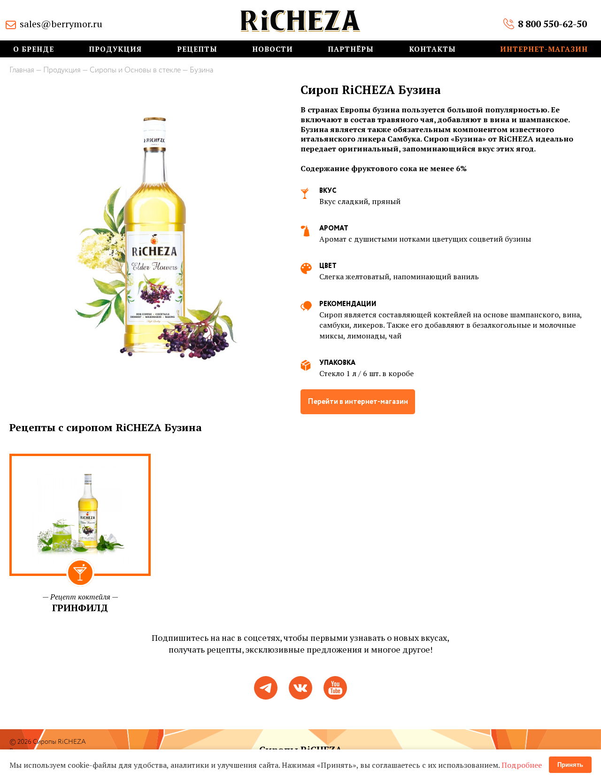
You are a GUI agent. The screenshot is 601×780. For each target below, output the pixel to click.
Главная (21, 70)
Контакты (432, 49)
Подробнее (521, 765)
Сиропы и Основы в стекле (135, 70)
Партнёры (351, 49)
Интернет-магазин (544, 49)
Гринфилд (80, 607)
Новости (272, 49)
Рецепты (197, 49)
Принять (570, 764)
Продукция (115, 49)
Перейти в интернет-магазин (358, 401)
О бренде (33, 49)
